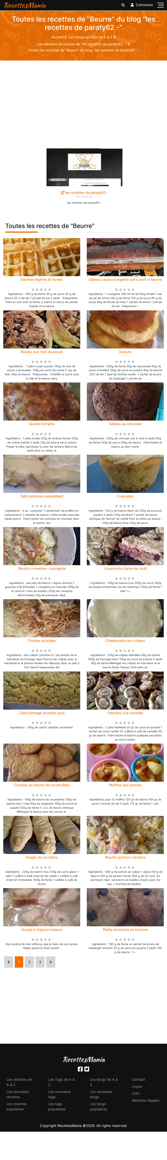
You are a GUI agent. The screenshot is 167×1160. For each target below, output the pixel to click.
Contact (138, 1079)
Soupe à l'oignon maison (42, 929)
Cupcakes (125, 496)
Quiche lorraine (41, 424)
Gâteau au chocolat (125, 424)
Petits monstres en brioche (125, 929)
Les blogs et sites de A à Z (91, 37)
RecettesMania (24, 5)
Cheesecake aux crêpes (125, 640)
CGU (136, 1093)
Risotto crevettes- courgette (41, 568)
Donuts (125, 352)
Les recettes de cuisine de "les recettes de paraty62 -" (82, 44)
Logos (137, 1086)
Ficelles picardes (42, 640)
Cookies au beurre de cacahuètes (42, 785)
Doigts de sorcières (42, 857)
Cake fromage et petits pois (42, 713)
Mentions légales (145, 1100)
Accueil (58, 37)
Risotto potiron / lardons (125, 857)
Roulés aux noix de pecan (42, 352)
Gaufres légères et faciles (42, 279)
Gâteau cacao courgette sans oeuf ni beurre (125, 279)
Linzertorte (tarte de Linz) (125, 568)
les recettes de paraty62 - (86, 192)
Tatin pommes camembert (41, 496)
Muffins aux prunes (125, 785)
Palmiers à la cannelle (125, 713)
